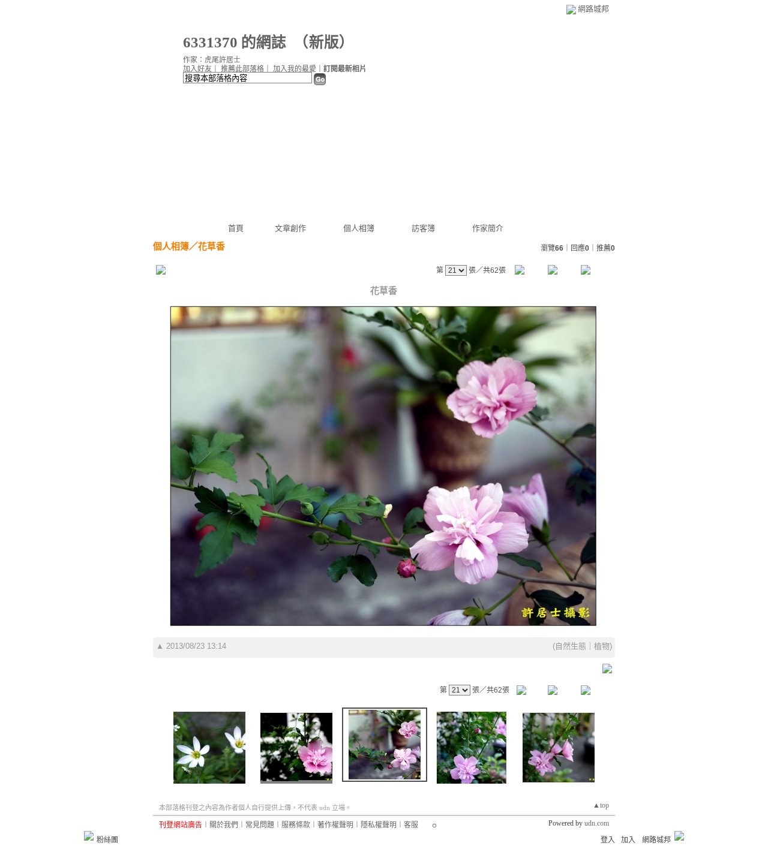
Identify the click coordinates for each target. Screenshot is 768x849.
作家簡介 (487, 228)
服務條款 (295, 825)
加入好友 (197, 69)
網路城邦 (593, 8)
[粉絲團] (89, 836)
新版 (324, 42)
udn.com (596, 823)
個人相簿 (358, 228)
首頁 (236, 228)
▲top (601, 805)
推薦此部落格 (242, 69)
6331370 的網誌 (234, 42)
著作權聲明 (335, 825)
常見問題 (259, 825)
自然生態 (570, 646)
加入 (628, 840)
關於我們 (223, 825)
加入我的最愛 (294, 69)
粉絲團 (107, 840)
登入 (608, 840)
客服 (411, 825)
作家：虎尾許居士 (212, 60)
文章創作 (290, 228)
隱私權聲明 (379, 825)
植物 (602, 646)
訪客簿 (423, 228)
